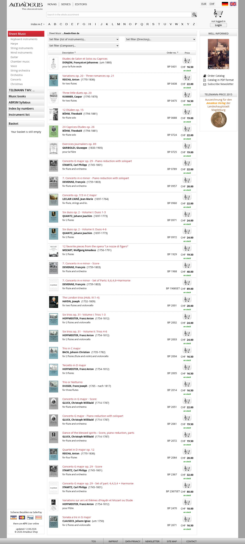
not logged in (218, 21)
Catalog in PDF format (220, 80)
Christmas (17, 84)
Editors (81, 4)
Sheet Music (17, 34)
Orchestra (17, 75)
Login (218, 25)
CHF (212, 4)
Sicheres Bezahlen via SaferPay (26, 512)
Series (66, 4)
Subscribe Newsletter (220, 84)
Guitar (14, 57)
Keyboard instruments (24, 39)
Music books (17, 96)
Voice (14, 66)
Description (68, 52)
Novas (52, 4)
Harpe (14, 43)
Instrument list (19, 115)
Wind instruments (21, 52)
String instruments (22, 48)
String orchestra (20, 70)
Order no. (171, 52)
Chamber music (20, 61)
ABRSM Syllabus (19, 102)
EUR (204, 4)
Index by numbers (21, 108)
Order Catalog (216, 75)
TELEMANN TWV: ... (22, 90)
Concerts (16, 79)
